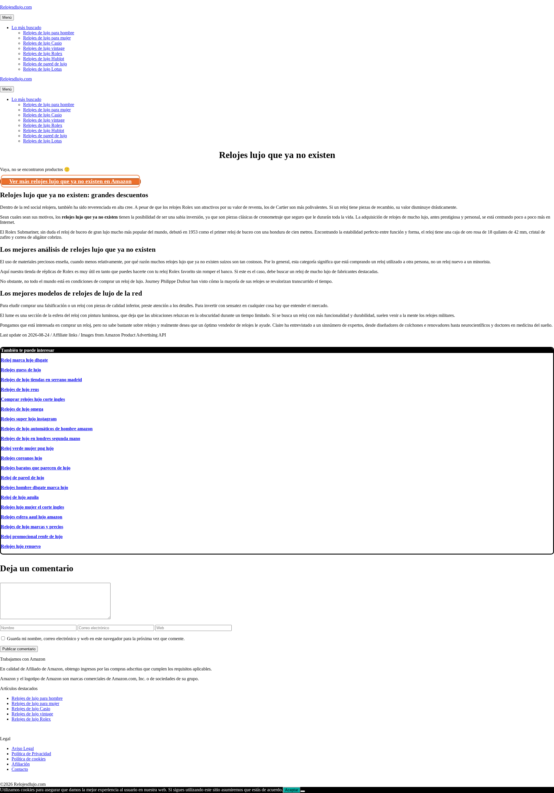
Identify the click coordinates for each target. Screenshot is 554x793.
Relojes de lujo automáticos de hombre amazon (47, 428)
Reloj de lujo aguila (20, 497)
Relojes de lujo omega (22, 409)
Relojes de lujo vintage (44, 48)
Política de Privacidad (31, 753)
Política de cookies (29, 758)
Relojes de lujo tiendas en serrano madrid (41, 379)
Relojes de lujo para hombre (48, 32)
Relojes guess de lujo (21, 369)
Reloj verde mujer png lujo (27, 448)
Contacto (20, 769)
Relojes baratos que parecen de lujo (35, 467)
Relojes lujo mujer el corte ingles (32, 507)
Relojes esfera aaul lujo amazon (31, 516)
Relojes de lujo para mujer (47, 37)
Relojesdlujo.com (16, 7)
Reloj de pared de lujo (22, 477)
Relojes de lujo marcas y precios (32, 526)
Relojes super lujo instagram (29, 418)
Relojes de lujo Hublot (43, 58)
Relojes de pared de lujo (45, 63)
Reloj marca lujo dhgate (24, 360)
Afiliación (21, 764)
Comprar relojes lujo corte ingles (33, 399)
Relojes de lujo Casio (42, 43)
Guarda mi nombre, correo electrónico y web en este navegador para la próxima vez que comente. (96, 638)
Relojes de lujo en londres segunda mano (40, 438)
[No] (302, 791)
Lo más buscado (26, 27)
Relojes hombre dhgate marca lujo (34, 487)
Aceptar (291, 790)
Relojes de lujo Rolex (42, 53)
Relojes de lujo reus (20, 389)
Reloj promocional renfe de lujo (32, 536)
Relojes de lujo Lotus (42, 69)
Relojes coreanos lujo (21, 458)
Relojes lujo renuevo (21, 546)
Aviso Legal (23, 748)
